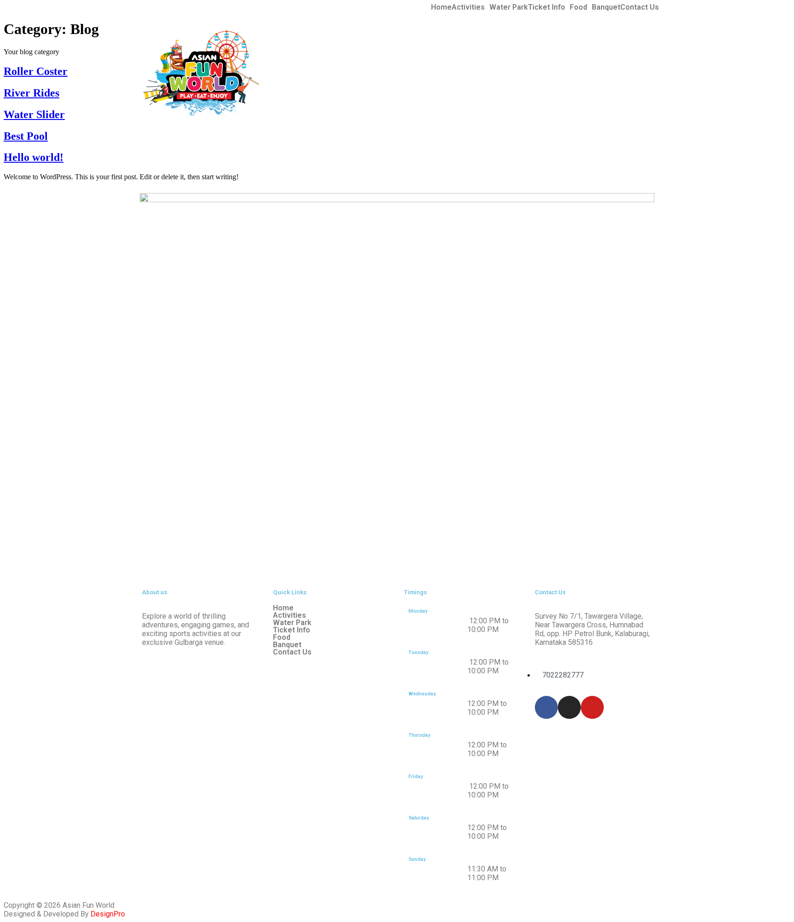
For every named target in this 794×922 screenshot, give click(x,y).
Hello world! (33, 157)
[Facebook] (546, 707)
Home (441, 7)
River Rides (31, 93)
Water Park (508, 7)
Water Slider (34, 114)
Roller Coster (36, 71)
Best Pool (26, 136)
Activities (468, 7)
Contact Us (639, 7)
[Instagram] (569, 707)
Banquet (606, 7)
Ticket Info (546, 7)
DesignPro (108, 914)
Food (578, 7)
